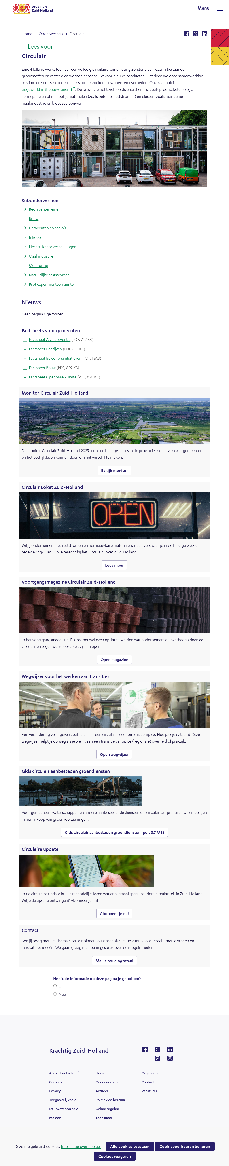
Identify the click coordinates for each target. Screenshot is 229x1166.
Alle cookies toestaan (129, 1146)
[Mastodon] (157, 1059)
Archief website (61, 1074)
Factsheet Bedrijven (57, 348)
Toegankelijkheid (62, 1100)
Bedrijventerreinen (45, 209)
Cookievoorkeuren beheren (185, 1146)
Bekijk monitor (116, 471)
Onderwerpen (106, 1082)
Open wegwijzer (116, 755)
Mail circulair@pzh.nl (114, 960)
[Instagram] (170, 1059)
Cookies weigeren (114, 1156)
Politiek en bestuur (110, 1100)
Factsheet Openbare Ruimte (64, 376)
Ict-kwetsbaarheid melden (63, 1113)
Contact (148, 1082)
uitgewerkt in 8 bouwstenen (48, 90)
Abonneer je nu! (114, 913)
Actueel (101, 1091)
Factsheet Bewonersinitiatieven (65, 358)
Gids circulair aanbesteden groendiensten (114, 832)
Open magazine (116, 660)
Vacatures (149, 1091)
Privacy (55, 1091)
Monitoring (38, 265)
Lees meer (116, 566)
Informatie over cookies (81, 1146)
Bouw (33, 218)
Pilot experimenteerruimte (51, 284)
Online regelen (107, 1109)
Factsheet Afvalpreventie (61, 339)
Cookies (55, 1082)
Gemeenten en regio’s (47, 227)
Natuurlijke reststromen (49, 274)
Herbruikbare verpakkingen (52, 246)
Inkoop (35, 237)
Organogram (152, 1073)
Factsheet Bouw (54, 367)
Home (100, 1073)
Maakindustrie (41, 255)
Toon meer (103, 1118)
